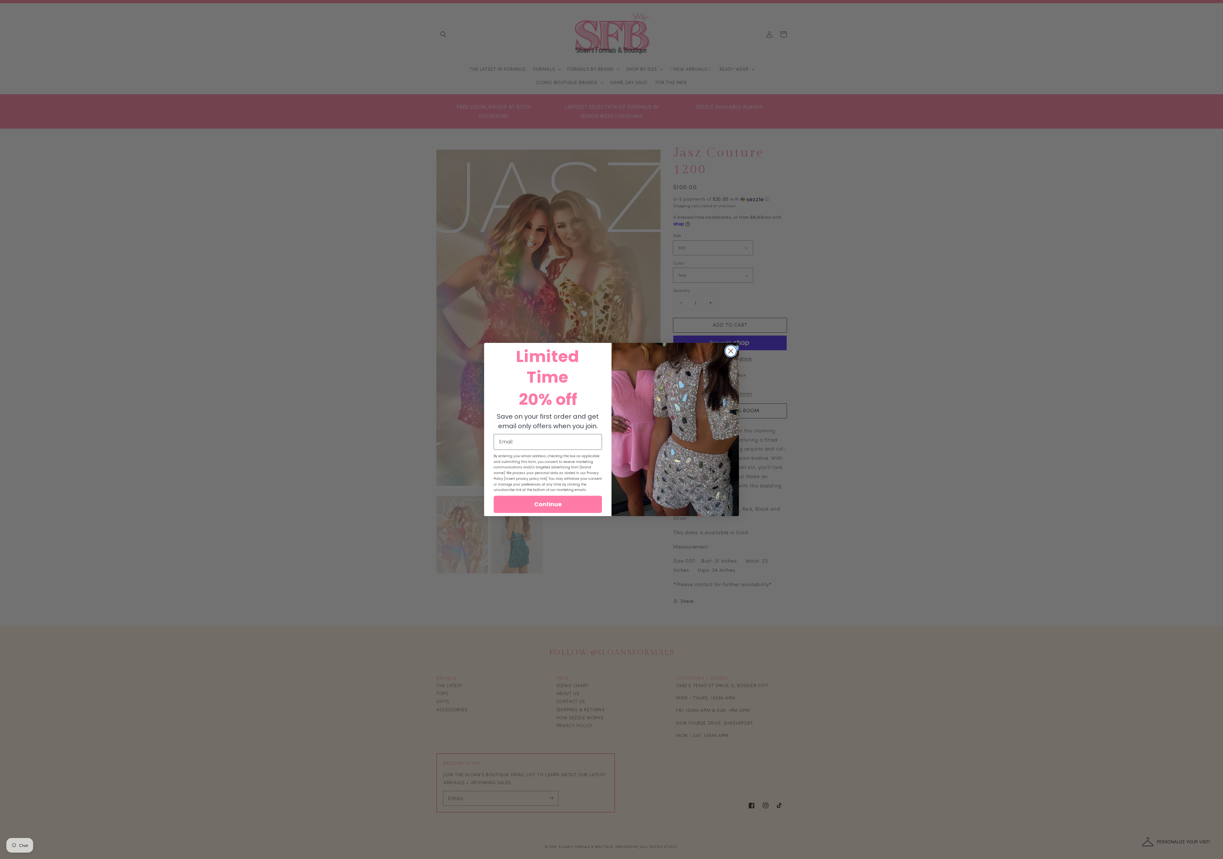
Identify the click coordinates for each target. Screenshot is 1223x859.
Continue (548, 504)
